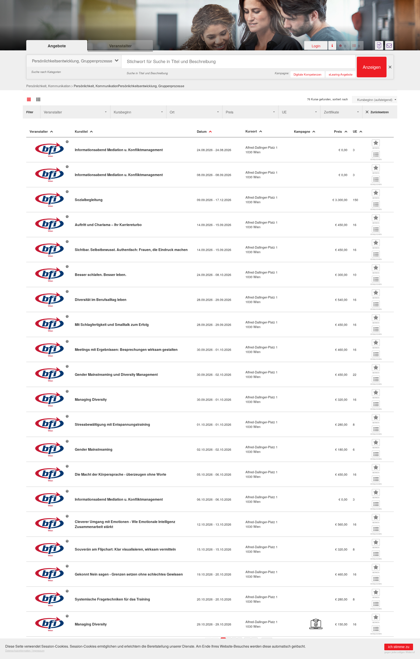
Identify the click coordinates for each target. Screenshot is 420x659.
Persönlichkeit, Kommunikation (48, 85)
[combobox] (374, 99)
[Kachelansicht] (38, 99)
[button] (316, 45)
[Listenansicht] (29, 99)
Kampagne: (282, 73)
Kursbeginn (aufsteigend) (374, 99)
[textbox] (238, 61)
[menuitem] (73, 61)
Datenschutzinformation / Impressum (24, 650)
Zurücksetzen (380, 112)
